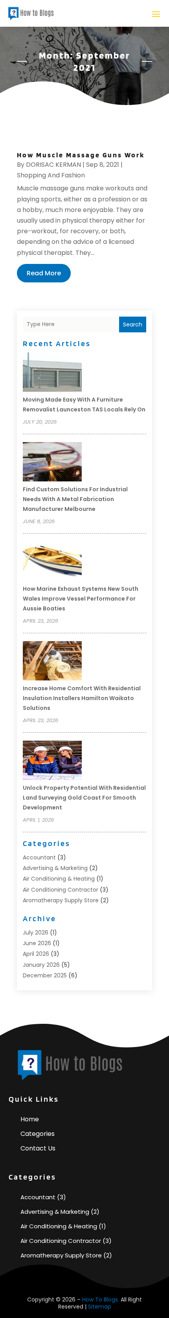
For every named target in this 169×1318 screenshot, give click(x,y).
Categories (37, 1133)
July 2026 (35, 932)
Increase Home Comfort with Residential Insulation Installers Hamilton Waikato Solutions (82, 698)
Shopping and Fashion (51, 175)
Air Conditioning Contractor (60, 890)
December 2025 (45, 975)
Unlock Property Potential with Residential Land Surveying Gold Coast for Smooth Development (84, 797)
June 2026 (37, 943)
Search (132, 324)
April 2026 (36, 954)
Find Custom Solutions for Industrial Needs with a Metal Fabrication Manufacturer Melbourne (75, 499)
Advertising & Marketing (55, 868)
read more (44, 273)
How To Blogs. (100, 1299)
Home (29, 1119)
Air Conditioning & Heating (59, 879)
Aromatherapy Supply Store (61, 900)
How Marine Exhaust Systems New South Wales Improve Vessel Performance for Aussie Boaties (80, 598)
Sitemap (99, 1307)
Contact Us (37, 1148)
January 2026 (41, 965)
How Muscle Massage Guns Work (81, 155)
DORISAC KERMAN (53, 164)
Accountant (39, 857)
